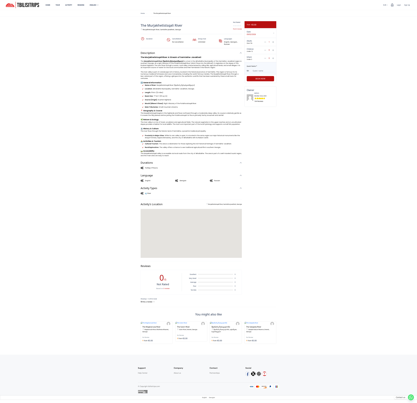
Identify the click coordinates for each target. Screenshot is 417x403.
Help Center (142, 373)
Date (249, 32)
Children (250, 49)
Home (48, 5)
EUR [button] (385, 5)
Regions (81, 5)
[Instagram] (259, 374)
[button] (392, 5)
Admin (256, 93)
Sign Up (407, 5)
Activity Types (149, 188)
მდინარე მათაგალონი (221, 327)
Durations (147, 162)
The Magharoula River (151, 327)
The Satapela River (253, 327)
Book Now (260, 78)
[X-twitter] (253, 374)
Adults (249, 41)
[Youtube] (264, 374)
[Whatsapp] (411, 397)
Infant (249, 57)
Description (148, 53)
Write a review (147, 302)
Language (147, 175)
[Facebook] (247, 374)
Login (399, 5)
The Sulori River (183, 327)
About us (177, 373)
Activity (68, 5)
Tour (58, 5)
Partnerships (215, 373)
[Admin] (168, 324)
